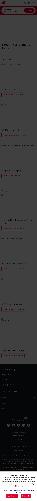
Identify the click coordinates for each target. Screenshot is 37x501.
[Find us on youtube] (23, 425)
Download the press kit (11, 176)
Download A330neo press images (15, 269)
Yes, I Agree (12, 496)
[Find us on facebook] (13, 425)
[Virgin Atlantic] (6, 3)
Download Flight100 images (13, 355)
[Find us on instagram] (8, 425)
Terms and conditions (18, 432)
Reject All (25, 496)
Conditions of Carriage (18, 435)
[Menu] (33, 3)
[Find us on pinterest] (28, 425)
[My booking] (29, 3)
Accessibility (18, 443)
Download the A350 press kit (13, 94)
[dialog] (18, 486)
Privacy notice (18, 439)
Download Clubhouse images (13, 228)
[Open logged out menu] (25, 3)
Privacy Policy (24, 490)
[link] (18, 369)
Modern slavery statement (18, 446)
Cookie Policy (12, 490)
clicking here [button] (18, 486)
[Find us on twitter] (18, 425)
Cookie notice (18, 450)
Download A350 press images (14, 309)
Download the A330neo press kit (15, 135)
